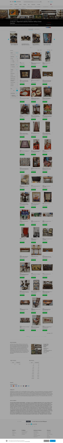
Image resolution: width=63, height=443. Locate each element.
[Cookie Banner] (31, 441)
